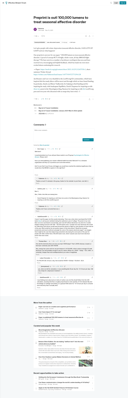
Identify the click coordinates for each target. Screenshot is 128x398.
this (84, 89)
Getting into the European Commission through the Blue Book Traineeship (64, 377)
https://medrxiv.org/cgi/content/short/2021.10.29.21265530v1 (63, 69)
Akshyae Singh (43, 384)
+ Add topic (72, 42)
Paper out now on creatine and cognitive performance (57, 307)
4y (45, 149)
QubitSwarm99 (42, 216)
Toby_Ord (41, 331)
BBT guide (41, 379)
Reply (36, 175)
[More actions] (93, 36)
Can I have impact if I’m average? (50, 312)
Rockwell (41, 345)
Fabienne (41, 28)
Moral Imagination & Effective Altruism (52, 330)
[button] (36, 149)
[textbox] (64, 133)
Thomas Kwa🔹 (43, 241)
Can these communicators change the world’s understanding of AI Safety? (64, 382)
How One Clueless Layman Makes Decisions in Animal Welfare (60, 357)
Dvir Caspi (41, 149)
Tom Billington (48, 345)
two (39, 89)
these (35, 89)
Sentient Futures (43, 389)
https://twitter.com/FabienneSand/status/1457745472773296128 (57, 74)
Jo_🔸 (40, 358)
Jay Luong (51, 389)
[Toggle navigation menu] (3, 2)
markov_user (41, 188)
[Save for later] (86, 36)
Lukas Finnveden (45, 258)
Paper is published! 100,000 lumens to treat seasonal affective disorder (63, 317)
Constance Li (57, 389)
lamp (39, 221)
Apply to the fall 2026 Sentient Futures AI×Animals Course (58, 388)
